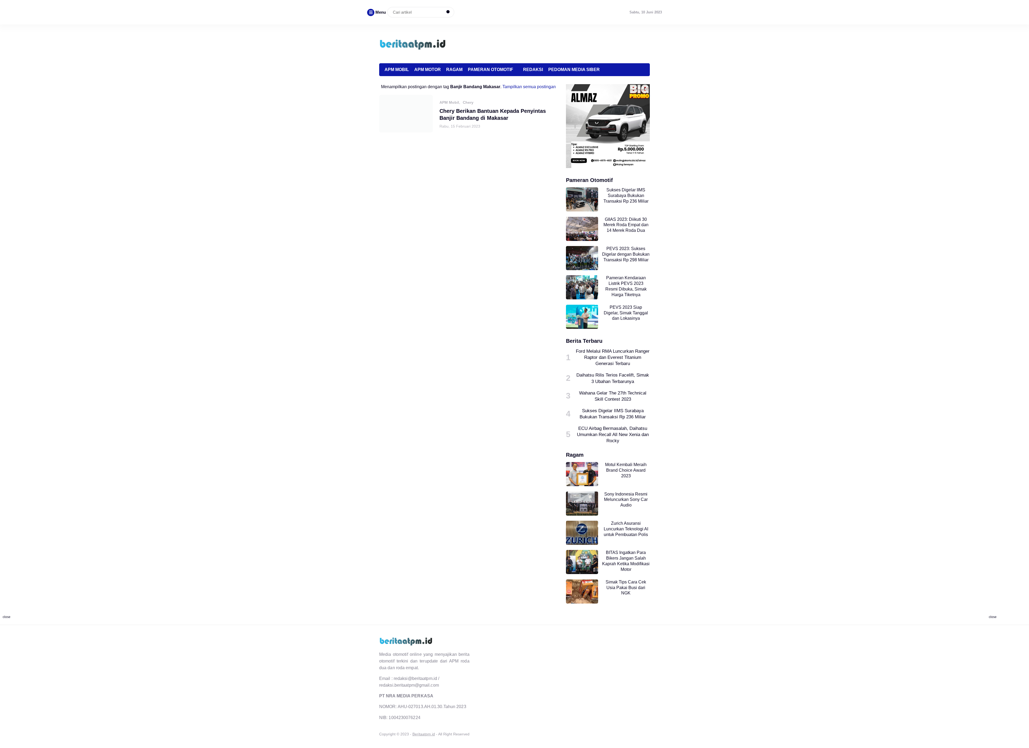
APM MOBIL (397, 69)
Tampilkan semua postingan (529, 86)
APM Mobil (449, 102)
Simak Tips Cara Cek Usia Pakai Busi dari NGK (626, 588)
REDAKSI (533, 69)
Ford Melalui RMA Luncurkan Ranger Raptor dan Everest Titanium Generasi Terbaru (613, 357)
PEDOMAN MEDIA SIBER (574, 69)
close (6, 617)
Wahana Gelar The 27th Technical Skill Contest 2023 (612, 395)
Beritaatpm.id (423, 734)
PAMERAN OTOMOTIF (490, 69)
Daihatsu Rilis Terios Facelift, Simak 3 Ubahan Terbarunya (612, 378)
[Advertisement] (552, 43)
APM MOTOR (427, 69)
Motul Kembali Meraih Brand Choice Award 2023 (626, 470)
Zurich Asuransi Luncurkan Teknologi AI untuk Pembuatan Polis (626, 529)
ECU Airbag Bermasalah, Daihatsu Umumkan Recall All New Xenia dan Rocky (613, 434)
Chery (468, 102)
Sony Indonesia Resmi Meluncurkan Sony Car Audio (626, 500)
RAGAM (454, 69)
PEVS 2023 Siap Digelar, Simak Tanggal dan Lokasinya (626, 313)
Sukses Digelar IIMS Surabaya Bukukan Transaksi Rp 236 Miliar (625, 195)
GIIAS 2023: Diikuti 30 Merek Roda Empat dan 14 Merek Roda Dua (625, 225)
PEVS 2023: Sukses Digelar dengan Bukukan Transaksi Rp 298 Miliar (626, 254)
